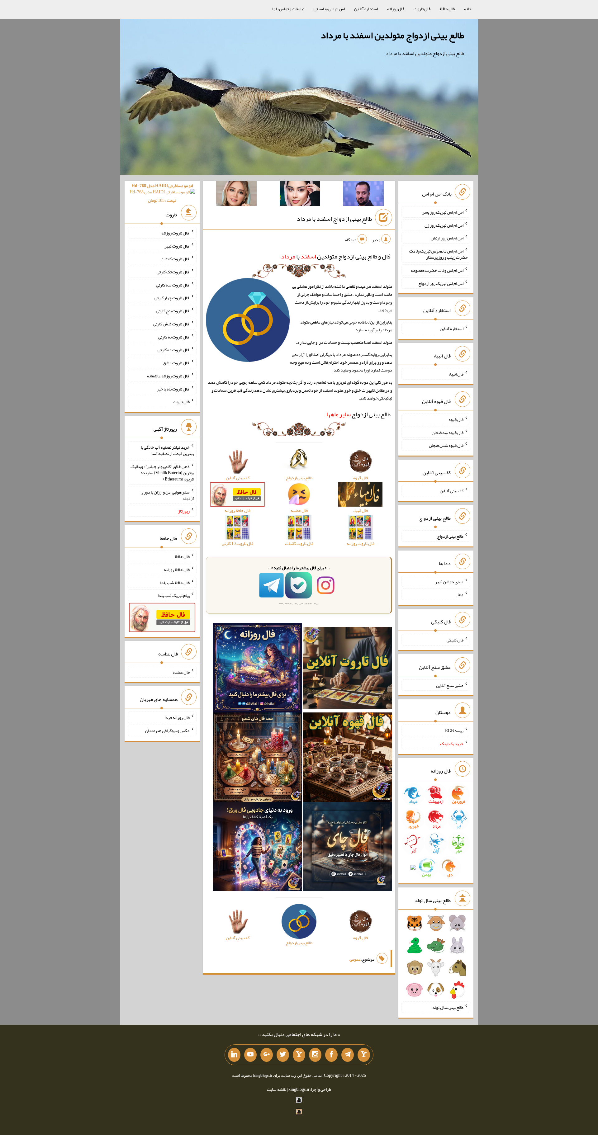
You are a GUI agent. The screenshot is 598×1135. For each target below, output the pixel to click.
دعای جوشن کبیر (449, 581)
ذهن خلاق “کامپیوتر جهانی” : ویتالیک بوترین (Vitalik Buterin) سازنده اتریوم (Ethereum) (162, 472)
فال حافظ (447, 8)
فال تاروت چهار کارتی (172, 297)
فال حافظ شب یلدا (175, 582)
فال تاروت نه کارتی (174, 336)
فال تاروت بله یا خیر (173, 388)
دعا (460, 594)
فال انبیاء (455, 374)
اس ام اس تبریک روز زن (444, 224)
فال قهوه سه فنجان (447, 432)
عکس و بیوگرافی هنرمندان (167, 730)
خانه (468, 8)
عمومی (355, 959)
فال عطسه (181, 672)
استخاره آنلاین (366, 8)
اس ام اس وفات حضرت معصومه (437, 270)
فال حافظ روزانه (177, 569)
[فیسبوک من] (331, 1055)
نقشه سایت (276, 1089)
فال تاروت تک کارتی (173, 271)
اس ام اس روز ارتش (447, 238)
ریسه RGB (454, 730)
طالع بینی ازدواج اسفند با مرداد (334, 218)
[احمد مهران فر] (363, 194)
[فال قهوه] (347, 758)
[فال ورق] (257, 847)
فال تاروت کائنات (175, 258)
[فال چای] (347, 847)
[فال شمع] (257, 758)
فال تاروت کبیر (177, 245)
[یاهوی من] (364, 1055)
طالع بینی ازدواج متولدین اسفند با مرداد (392, 35)
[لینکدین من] (234, 1055)
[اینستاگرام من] (315, 1055)
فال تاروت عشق (176, 362)
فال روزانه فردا (177, 717)
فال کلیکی (455, 640)
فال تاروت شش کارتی (171, 323)
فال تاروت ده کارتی (174, 349)
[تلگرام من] (347, 1055)
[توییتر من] (283, 1055)
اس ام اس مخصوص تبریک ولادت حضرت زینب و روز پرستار (438, 254)
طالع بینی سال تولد (447, 1007)
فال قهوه (456, 419)
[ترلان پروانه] (300, 194)
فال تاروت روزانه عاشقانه (168, 375)
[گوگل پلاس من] (266, 1055)
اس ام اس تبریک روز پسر (442, 212)
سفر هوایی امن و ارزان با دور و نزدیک (167, 494)
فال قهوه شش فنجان (446, 445)
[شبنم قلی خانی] (236, 194)
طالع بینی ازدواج (358, 414)
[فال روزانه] (257, 669)
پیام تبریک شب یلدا (174, 595)
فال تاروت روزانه (175, 233)
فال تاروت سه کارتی (173, 284)
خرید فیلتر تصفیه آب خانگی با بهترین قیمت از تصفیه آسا (167, 450)
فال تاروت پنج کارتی (173, 310)
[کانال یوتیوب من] (250, 1055)
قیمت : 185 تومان (162, 193)
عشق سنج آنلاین (449, 685)
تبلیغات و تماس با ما (288, 8)
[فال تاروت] (347, 669)
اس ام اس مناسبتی (329, 8)
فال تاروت (422, 8)
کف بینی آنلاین (451, 490)
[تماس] (299, 1055)
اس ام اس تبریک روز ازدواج (440, 283)
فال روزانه (395, 8)
